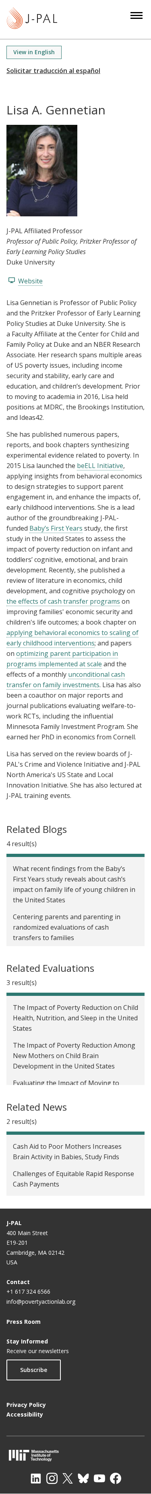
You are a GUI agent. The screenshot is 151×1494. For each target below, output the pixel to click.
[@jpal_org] (52, 1478)
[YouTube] (99, 1478)
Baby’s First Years (56, 528)
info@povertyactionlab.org (40, 1301)
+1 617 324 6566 (28, 1291)
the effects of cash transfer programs (63, 601)
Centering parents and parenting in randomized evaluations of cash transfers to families (66, 927)
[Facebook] (115, 1478)
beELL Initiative (100, 465)
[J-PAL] (32, 19)
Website (30, 281)
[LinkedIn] (35, 1478)
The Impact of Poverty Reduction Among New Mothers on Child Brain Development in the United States (74, 1056)
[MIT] (75, 1455)
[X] (67, 1478)
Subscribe (33, 1370)
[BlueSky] (83, 1478)
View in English (34, 52)
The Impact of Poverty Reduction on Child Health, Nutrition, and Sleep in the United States (75, 1018)
